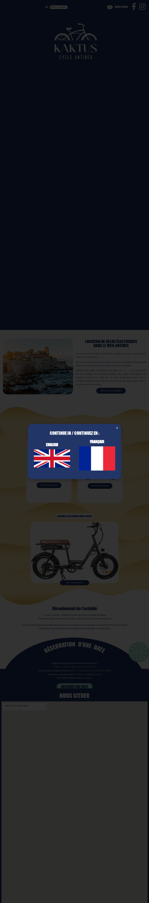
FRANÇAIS (97, 441)
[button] (117, 428)
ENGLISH (52, 444)
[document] (74, 451)
